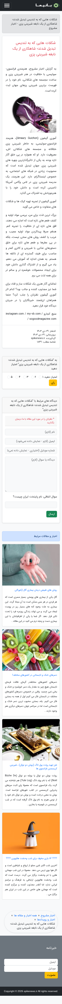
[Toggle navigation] (7, 5)
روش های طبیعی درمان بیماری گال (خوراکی (36, 590)
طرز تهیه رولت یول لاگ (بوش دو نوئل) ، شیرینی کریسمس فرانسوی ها (33, 766)
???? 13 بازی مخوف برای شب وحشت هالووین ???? (31, 858)
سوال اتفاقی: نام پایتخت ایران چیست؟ (35, 497)
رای (53, 383)
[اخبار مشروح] (47, 5)
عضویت (51, 975)
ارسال (52, 514)
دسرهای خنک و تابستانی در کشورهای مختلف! (34, 675)
